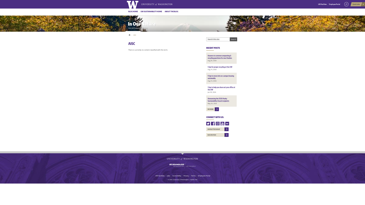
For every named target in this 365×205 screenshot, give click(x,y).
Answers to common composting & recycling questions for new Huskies (220, 56)
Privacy (186, 176)
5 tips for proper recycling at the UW (220, 67)
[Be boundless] (182, 166)
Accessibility (176, 176)
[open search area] (346, 4)
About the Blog (171, 11)
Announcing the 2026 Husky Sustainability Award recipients (218, 99)
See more (210, 109)
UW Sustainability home (151, 11)
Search (233, 39)
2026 (170, 180)
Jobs (168, 176)
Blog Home (133, 11)
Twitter (208, 123)
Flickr (227, 123)
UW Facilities (322, 4)
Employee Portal (334, 4)
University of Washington (134, 4)
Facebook (213, 123)
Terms (193, 176)
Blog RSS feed (212, 135)
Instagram (218, 123)
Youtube (223, 123)
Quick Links (356, 4)
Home (129, 34)
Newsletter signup (214, 129)
